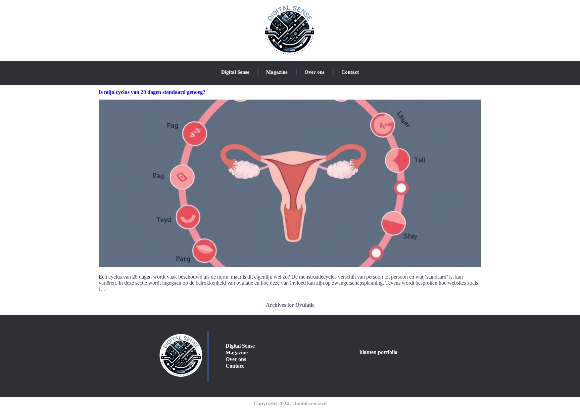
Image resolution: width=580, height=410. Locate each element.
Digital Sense (235, 72)
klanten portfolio (378, 352)
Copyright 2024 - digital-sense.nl (290, 403)
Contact (350, 72)
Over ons (314, 72)
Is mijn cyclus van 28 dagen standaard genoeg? (152, 92)
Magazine (277, 72)
